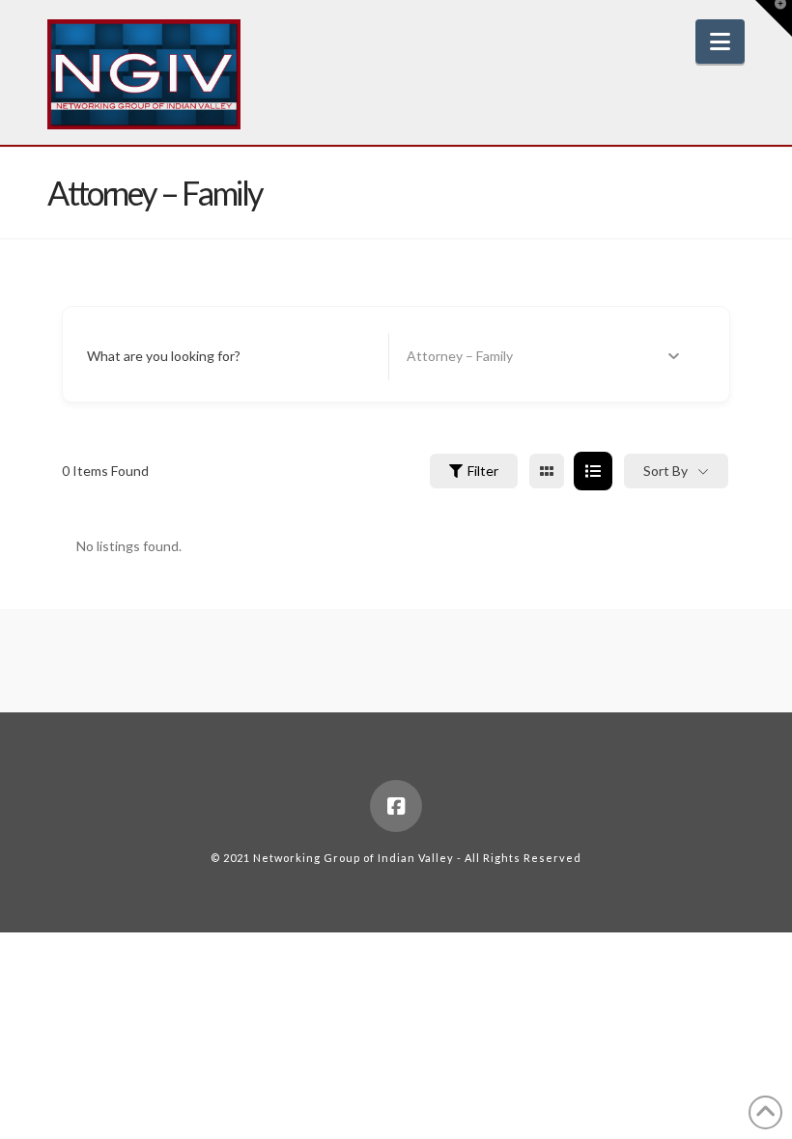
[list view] (593, 471)
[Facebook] (396, 806)
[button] (720, 41)
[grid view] (546, 471)
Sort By (665, 470)
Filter (482, 470)
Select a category (459, 356)
